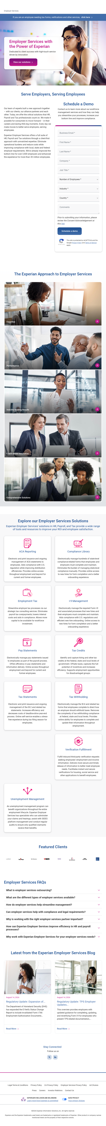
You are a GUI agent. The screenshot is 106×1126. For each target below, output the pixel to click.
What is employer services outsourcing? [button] (29, 890)
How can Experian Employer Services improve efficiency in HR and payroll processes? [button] (48, 928)
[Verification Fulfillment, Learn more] (78, 757)
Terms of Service (91, 243)
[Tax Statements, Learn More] (27, 706)
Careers (42, 1090)
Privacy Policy (77, 243)
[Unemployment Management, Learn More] (27, 808)
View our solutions (21, 62)
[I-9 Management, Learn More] (78, 608)
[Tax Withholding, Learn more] (78, 706)
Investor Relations (55, 1090)
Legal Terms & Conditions (18, 1085)
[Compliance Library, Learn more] (78, 558)
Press (34, 1090)
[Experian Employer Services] (13, 4)
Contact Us (69, 1090)
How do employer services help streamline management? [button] (39, 904)
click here (85, 17)
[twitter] (49, 1057)
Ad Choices (93, 1085)
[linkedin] (55, 1057)
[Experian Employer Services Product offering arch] (27, 174)
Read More (11, 1028)
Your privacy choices (76, 1101)
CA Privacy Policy (51, 1085)
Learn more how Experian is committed (42, 1101)
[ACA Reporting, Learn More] (27, 558)
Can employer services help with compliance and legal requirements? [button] (46, 911)
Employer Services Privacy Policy (74, 1085)
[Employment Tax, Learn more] (27, 608)
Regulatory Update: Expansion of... (25, 1001)
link (63, 223)
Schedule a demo (70, 231)
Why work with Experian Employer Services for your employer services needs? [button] (50, 936)
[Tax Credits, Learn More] (78, 656)
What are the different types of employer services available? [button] (40, 897)
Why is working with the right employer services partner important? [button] (44, 919)
